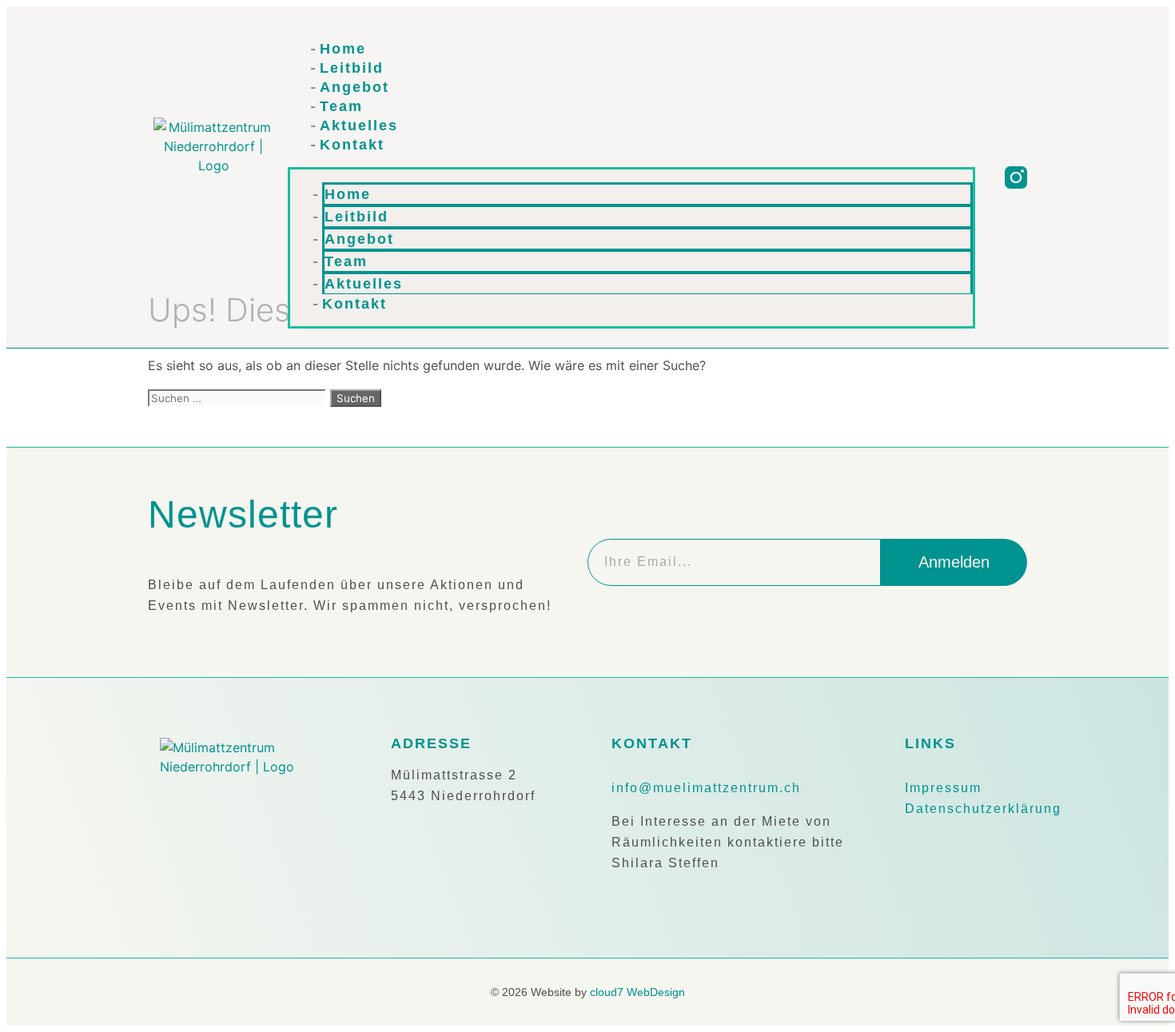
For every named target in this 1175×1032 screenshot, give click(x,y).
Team (341, 106)
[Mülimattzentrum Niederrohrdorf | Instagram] (1016, 177)
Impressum (943, 788)
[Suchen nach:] (239, 397)
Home (343, 49)
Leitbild (352, 68)
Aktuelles (359, 125)
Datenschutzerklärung (983, 808)
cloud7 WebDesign (637, 992)
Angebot (354, 87)
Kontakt (352, 145)
